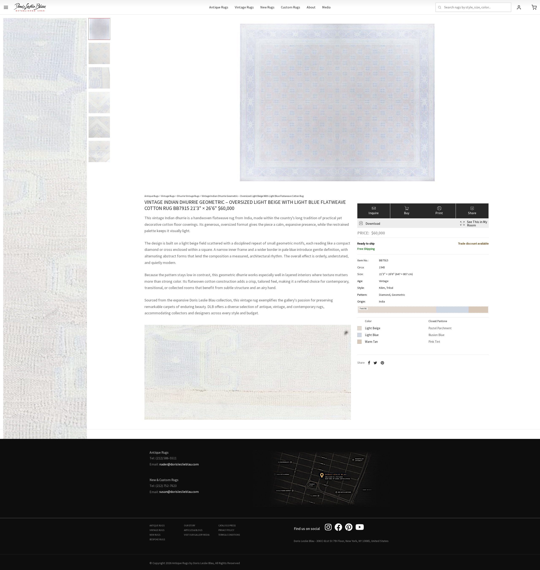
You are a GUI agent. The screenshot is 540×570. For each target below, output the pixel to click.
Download (373, 223)
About (311, 7)
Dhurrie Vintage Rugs (188, 196)
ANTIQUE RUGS (157, 525)
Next (532, 99)
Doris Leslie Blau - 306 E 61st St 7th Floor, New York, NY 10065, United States (341, 541)
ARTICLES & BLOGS (193, 530)
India (382, 301)
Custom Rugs (290, 7)
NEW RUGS (155, 534)
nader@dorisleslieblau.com (179, 464)
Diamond (384, 295)
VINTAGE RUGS (157, 530)
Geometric (398, 295)
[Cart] (534, 7)
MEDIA (206, 534)
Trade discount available (473, 243)
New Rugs (267, 7)
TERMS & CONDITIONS (229, 534)
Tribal (389, 288)
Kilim (382, 288)
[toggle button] (5, 7)
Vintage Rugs (244, 7)
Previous (7, 99)
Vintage (384, 281)
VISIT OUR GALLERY (193, 534)
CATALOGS (223, 525)
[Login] (518, 7)
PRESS (232, 525)
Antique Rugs (218, 7)
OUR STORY (189, 525)
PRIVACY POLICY (226, 530)
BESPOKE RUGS (157, 539)
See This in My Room (477, 223)
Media (326, 7)
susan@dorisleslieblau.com (179, 491)
